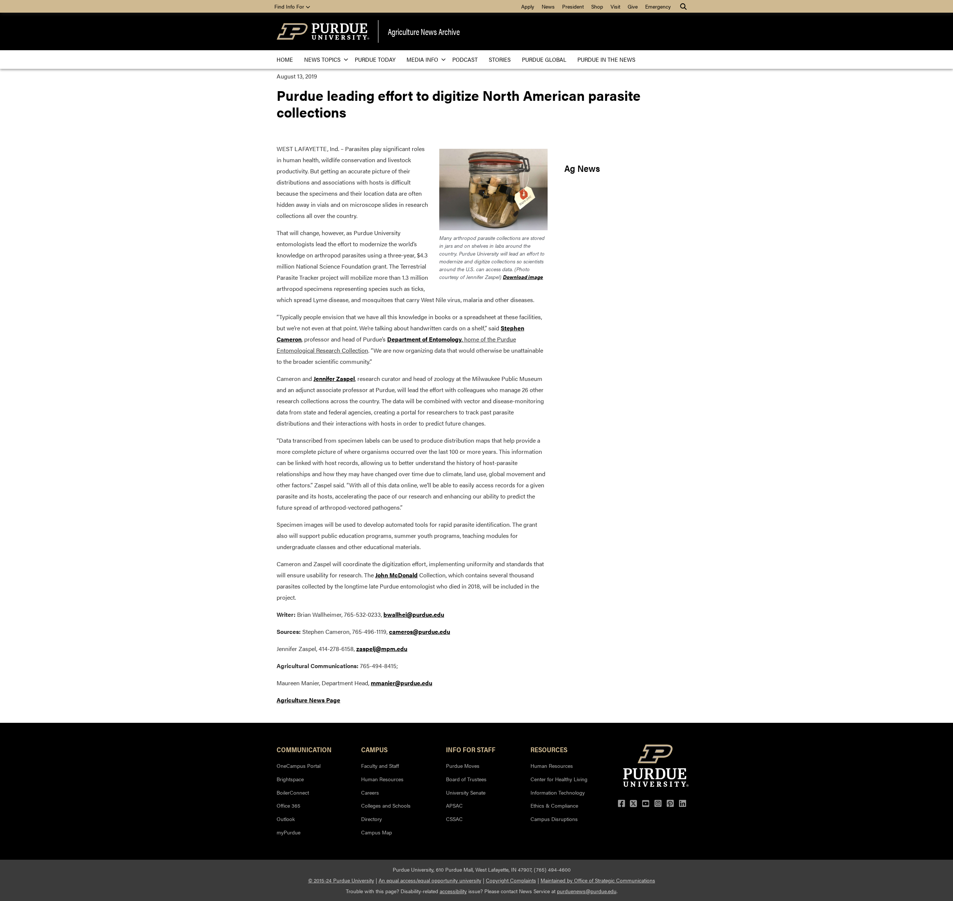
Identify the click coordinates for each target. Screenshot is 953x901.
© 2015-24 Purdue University (341, 880)
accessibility (453, 891)
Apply (527, 6)
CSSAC (454, 819)
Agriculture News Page (308, 700)
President (573, 6)
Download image (523, 276)
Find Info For (290, 6)
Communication (304, 749)
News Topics (322, 59)
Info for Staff (470, 749)
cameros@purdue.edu (419, 631)
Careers (370, 792)
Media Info (422, 59)
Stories (500, 59)
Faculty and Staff (380, 765)
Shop (597, 6)
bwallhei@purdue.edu (413, 614)
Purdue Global (544, 59)
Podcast (465, 59)
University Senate (465, 792)
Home (285, 59)
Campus (374, 749)
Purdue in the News (606, 59)
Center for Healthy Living (558, 779)
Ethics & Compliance (554, 805)
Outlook (286, 819)
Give (633, 6)
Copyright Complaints (511, 880)
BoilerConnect (293, 792)
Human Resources (382, 779)
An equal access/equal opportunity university (430, 880)
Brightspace (290, 779)
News (548, 6)
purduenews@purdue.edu (586, 891)
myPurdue (288, 832)
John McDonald (396, 575)
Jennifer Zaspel (334, 378)
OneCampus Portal (299, 765)
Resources (548, 749)
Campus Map (376, 832)
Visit (615, 6)
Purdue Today (375, 59)
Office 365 (288, 805)
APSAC (454, 805)
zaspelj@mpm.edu (381, 648)
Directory (371, 819)
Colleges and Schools (386, 805)
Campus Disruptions (554, 819)
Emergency (658, 6)
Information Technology (557, 792)
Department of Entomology (424, 339)
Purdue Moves (462, 765)
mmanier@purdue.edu (401, 683)
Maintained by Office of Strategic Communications (598, 880)
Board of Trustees (466, 779)
